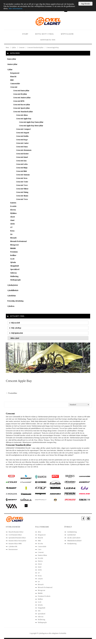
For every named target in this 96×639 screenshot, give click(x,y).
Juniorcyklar (12, 64)
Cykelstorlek (13, 546)
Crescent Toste (22, 182)
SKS (39, 611)
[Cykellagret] (48, 21)
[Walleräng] (11, 506)
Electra (13, 210)
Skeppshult (14, 266)
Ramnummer (13, 549)
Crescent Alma (22, 115)
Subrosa (13, 273)
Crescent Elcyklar (20, 94)
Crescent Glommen (23, 150)
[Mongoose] (40, 494)
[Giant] (11, 488)
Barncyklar (11, 59)
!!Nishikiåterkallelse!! (74, 541)
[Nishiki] (55, 494)
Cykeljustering (72, 532)
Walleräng (14, 276)
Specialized (14, 269)
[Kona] (55, 488)
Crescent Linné (22, 157)
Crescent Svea (21, 178)
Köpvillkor (67, 34)
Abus (39, 532)
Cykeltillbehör (12, 290)
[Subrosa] (84, 499)
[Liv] (84, 488)
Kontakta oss (48, 40)
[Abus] (11, 476)
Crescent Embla (22, 136)
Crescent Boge (22, 139)
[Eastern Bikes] (40, 482)
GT (11, 227)
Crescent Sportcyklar (21, 108)
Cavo (39, 549)
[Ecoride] (55, 483)
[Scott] (11, 499)
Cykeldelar (11, 295)
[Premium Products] (70, 494)
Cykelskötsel (71, 535)
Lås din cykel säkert (73, 538)
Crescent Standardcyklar (35, 47)
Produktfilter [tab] (12, 393)
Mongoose (14, 245)
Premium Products (44, 596)
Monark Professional (18, 241)
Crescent (21, 47)
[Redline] (84, 494)
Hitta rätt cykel (44, 34)
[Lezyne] (70, 488)
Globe (12, 224)
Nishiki (13, 248)
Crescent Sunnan (23, 175)
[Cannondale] (84, 476)
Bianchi (13, 76)
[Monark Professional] (26, 494)
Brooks (40, 543)
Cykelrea (10, 306)
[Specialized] (70, 499)
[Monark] (11, 494)
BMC (12, 80)
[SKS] (55, 500)
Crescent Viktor (22, 189)
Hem (7, 47)
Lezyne (40, 579)
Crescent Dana (22, 146)
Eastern (13, 203)
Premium (14, 252)
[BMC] (55, 476)
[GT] (40, 488)
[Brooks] (70, 476)
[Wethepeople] (26, 505)
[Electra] (70, 482)
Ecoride (13, 206)
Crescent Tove (22, 185)
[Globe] (26, 488)
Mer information (15, 8)
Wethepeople (15, 280)
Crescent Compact (23, 129)
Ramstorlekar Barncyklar (17, 541)
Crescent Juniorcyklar (22, 97)
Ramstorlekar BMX (15, 543)
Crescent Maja (21, 168)
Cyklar (14, 47)
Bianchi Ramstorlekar (16, 532)
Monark (13, 238)
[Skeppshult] (40, 499)
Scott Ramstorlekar (15, 535)
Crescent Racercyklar (21, 104)
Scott (12, 259)
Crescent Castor (22, 143)
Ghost (12, 217)
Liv (11, 234)
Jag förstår (85, 4)
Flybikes (13, 213)
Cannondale (15, 83)
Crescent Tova (22, 199)
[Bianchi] (40, 477)
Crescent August (22, 132)
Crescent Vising (22, 192)
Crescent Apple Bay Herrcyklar (31, 125)
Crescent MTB (18, 101)
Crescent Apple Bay (23, 118)
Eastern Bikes (42, 555)
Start (25, 34)
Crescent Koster (22, 154)
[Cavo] (11, 482)
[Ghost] (84, 482)
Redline (13, 255)
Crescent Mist (21, 171)
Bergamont (14, 73)
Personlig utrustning (15, 301)
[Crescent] (26, 482)
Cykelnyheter (12, 285)
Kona (12, 231)
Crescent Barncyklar (21, 90)
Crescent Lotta (22, 164)
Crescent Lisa (21, 161)
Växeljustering (71, 543)
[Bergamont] (26, 477)
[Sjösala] (26, 499)
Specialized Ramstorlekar (17, 538)
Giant (12, 220)
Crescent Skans (22, 196)
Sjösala (13, 262)
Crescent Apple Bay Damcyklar (31, 122)
